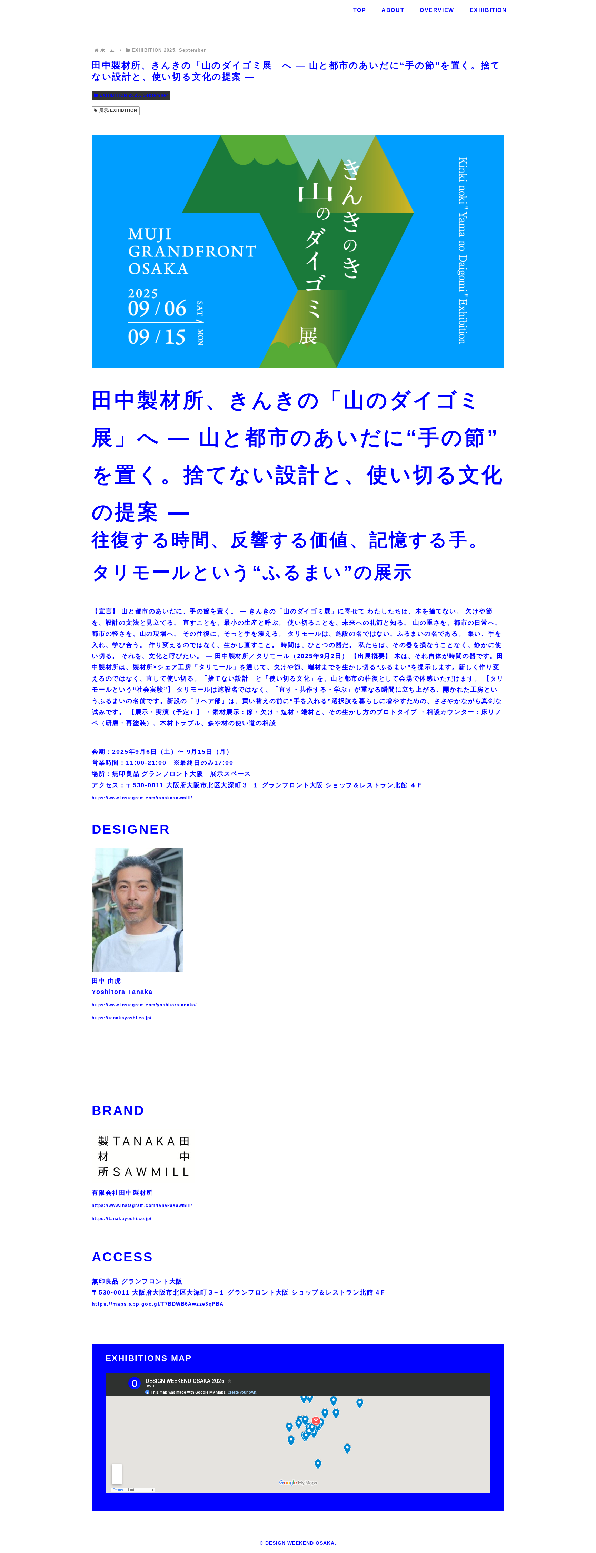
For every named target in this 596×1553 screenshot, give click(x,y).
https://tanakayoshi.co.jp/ (121, 1018)
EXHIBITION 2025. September (134, 95)
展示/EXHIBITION (118, 110)
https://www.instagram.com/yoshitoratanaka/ (144, 1005)
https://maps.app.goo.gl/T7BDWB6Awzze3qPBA (157, 1304)
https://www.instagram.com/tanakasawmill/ (142, 797)
